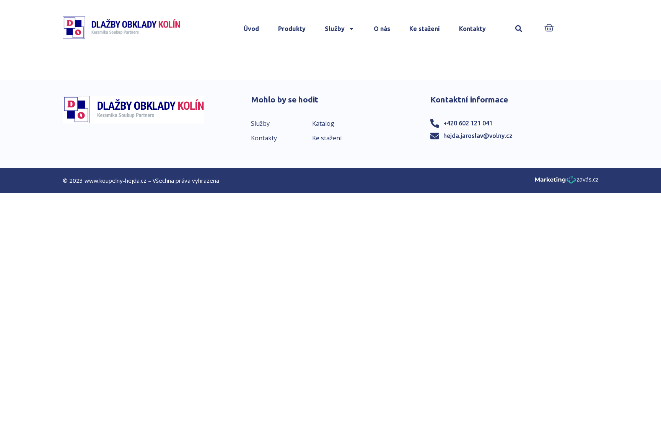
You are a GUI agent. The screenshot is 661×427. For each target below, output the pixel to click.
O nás (382, 28)
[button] (519, 29)
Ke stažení (424, 28)
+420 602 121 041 (468, 123)
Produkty (292, 28)
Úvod (251, 28)
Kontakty (472, 28)
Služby (335, 28)
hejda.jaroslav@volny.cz (478, 135)
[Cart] (549, 28)
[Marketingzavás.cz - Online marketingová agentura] (566, 182)
